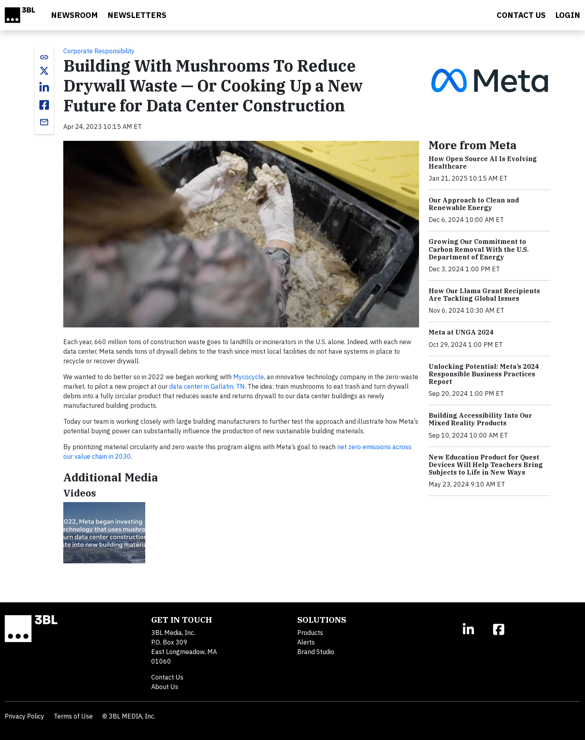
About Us (164, 687)
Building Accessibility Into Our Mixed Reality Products (480, 419)
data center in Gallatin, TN (207, 386)
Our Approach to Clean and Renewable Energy (474, 204)
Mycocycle (248, 377)
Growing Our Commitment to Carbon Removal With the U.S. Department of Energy (478, 249)
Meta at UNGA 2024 (461, 332)
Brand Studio (315, 652)
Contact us (521, 15)
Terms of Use (73, 716)
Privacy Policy (24, 716)
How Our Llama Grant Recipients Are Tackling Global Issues (484, 294)
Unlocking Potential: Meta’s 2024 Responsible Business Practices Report (484, 374)
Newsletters (136, 15)
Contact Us (167, 677)
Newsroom (74, 15)
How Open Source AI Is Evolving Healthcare (483, 162)
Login (567, 15)
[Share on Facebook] (44, 105)
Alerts (306, 642)
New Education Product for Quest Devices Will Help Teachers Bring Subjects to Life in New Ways (486, 464)
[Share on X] (44, 70)
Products (310, 633)
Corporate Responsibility (99, 51)
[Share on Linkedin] (44, 87)
